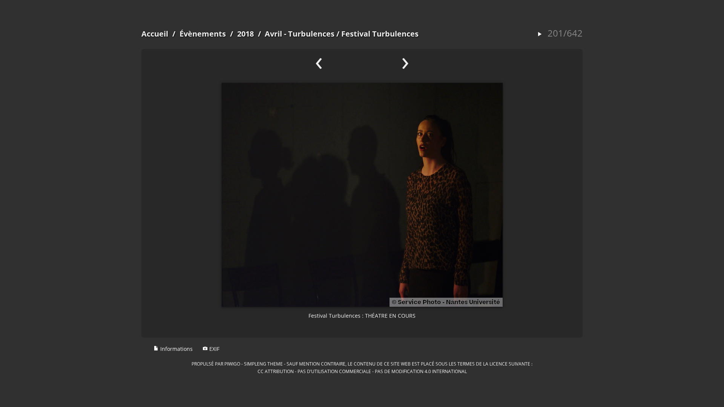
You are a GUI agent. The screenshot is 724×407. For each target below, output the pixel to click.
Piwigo (232, 364)
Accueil (154, 34)
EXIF (213, 348)
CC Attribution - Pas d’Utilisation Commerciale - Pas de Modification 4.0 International (362, 371)
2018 (245, 34)
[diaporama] (539, 34)
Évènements (202, 34)
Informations (176, 348)
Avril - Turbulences (299, 34)
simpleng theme (263, 364)
